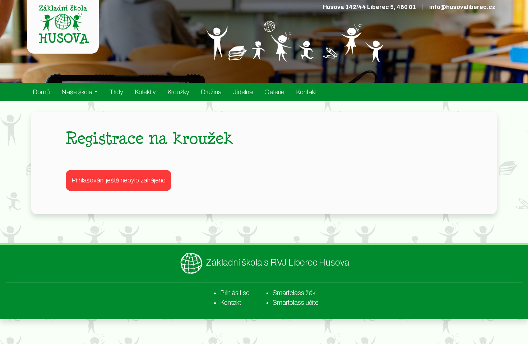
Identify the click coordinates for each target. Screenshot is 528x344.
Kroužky (178, 92)
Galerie (274, 92)
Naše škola (76, 92)
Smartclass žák (294, 293)
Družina (211, 92)
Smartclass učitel (296, 302)
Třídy (116, 92)
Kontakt (306, 92)
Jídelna (243, 92)
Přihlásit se (235, 293)
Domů (41, 92)
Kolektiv (145, 92)
